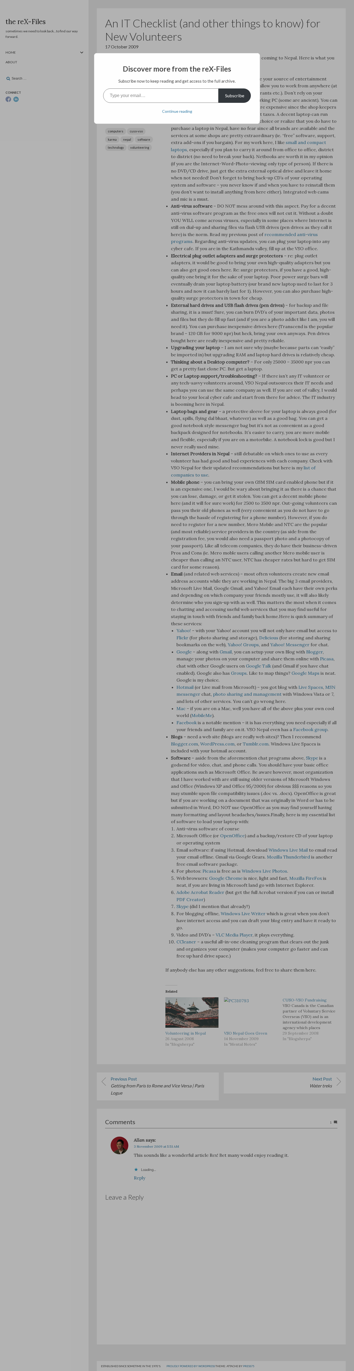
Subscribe (234, 95)
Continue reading (177, 111)
